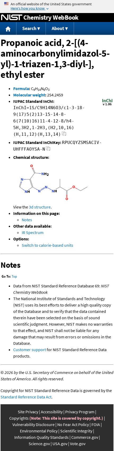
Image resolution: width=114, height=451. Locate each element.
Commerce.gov (84, 437)
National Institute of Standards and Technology (11, 17)
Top (14, 276)
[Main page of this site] (8, 28)
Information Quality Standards (41, 437)
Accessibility (52, 411)
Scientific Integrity (76, 430)
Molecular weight (29, 94)
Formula (21, 88)
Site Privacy (28, 411)
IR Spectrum (32, 232)
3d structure (40, 207)
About (58, 28)
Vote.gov (77, 443)
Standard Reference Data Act (26, 396)
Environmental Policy (39, 430)
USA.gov (59, 443)
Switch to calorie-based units (47, 245)
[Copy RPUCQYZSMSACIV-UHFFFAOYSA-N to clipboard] (48, 150)
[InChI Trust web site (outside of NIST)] (107, 105)
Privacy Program (79, 411)
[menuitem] (8, 28)
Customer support (29, 349)
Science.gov (39, 443)
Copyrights (19, 418)
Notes (27, 219)
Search (29, 28)
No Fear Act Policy (73, 424)
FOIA (95, 424)
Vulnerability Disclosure (33, 424)
